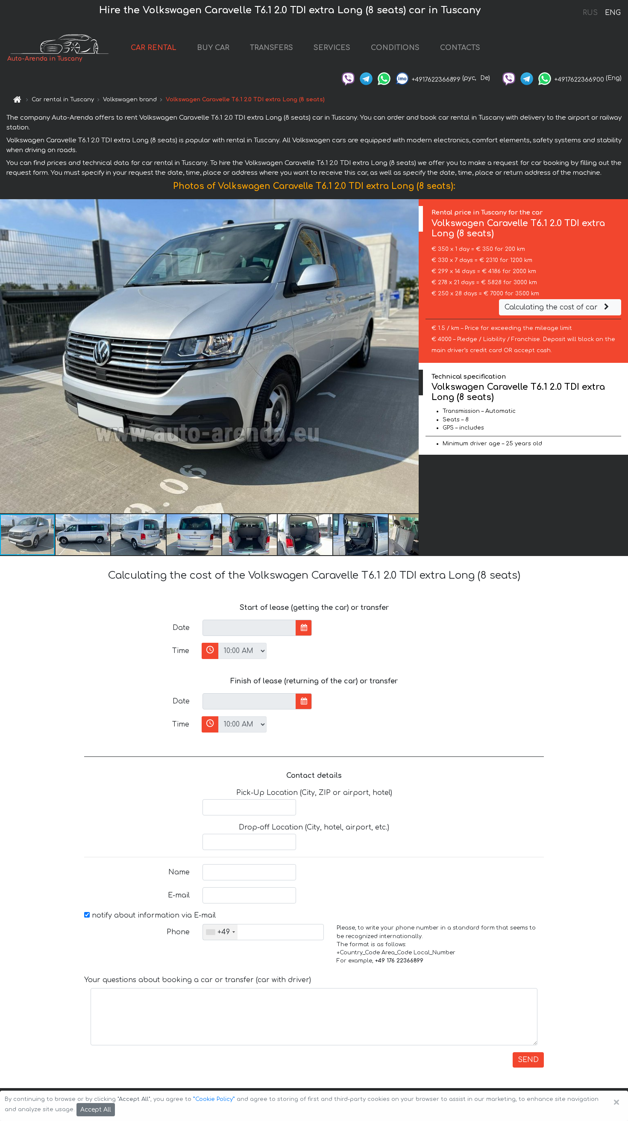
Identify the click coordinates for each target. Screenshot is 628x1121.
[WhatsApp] (384, 78)
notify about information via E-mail (153, 915)
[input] (249, 628)
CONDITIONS (395, 48)
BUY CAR (213, 48)
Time (180, 651)
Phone (178, 932)
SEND (528, 1060)
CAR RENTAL (153, 48)
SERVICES (332, 48)
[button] (83, 534)
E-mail (179, 895)
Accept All (95, 1109)
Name (179, 872)
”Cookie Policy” (214, 1099)
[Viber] (348, 78)
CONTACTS (460, 48)
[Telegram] (366, 78)
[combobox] (220, 932)
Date (181, 628)
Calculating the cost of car (552, 307)
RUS (590, 13)
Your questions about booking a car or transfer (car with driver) (197, 980)
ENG (612, 13)
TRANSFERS (271, 48)
